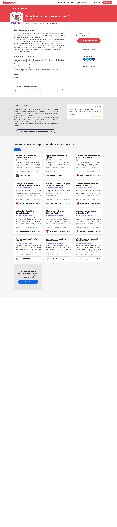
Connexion (96, 2)
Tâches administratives (51, 23)
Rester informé (29, 282)
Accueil (27, 23)
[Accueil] (10, 2)
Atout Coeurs (32, 19)
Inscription (107, 2)
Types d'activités (36, 23)
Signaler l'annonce (89, 66)
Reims (17, 149)
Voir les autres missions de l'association (36, 131)
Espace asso (82, 2)
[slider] (96, 116)
